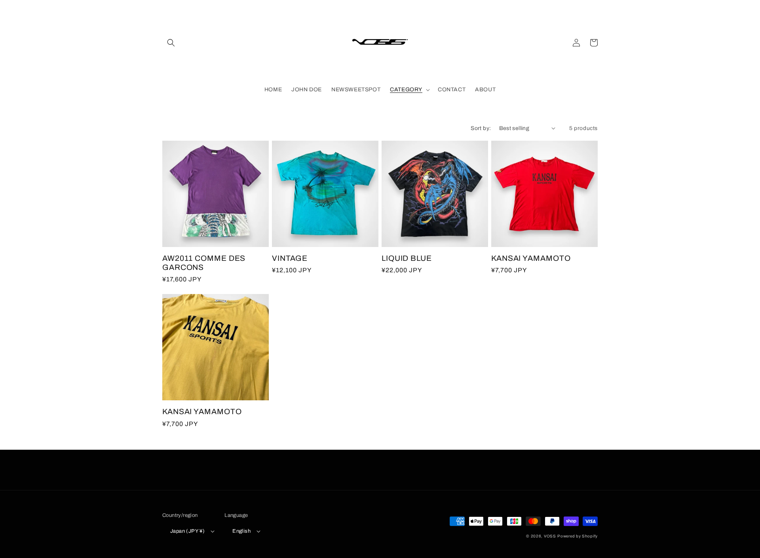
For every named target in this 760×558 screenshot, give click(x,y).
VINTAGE (290, 258)
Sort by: (481, 128)
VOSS (550, 536)
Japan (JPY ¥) (187, 531)
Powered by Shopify (577, 536)
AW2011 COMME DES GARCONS (203, 262)
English (241, 531)
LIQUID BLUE (407, 258)
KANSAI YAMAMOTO (531, 258)
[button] (171, 42)
